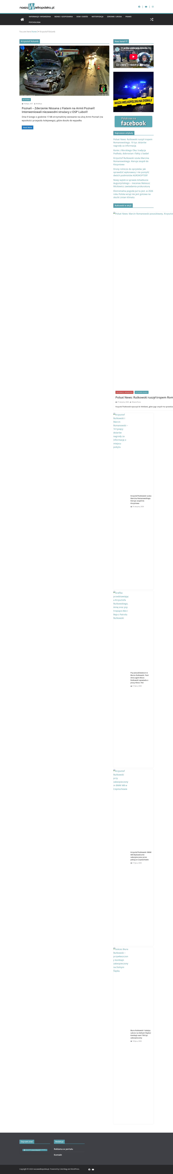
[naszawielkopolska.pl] (22, 19)
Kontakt (58, 1154)
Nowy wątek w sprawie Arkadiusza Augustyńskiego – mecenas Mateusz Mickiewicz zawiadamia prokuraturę (131, 183)
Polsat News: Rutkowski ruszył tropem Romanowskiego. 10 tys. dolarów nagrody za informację (132, 142)
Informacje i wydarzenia (40, 16)
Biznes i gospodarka (63, 16)
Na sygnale (26, 99)
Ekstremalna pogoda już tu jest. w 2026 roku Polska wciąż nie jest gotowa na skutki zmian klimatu (133, 194)
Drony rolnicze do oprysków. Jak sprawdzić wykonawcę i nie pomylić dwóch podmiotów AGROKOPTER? (131, 172)
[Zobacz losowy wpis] (152, 19)
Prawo (128, 16)
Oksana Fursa (136, 402)
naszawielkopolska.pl (41, 1169)
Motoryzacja (97, 16)
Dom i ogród (82, 16)
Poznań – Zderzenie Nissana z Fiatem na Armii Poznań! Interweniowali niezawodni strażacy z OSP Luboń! (58, 110)
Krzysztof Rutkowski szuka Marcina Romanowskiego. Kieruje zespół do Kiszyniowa (131, 161)
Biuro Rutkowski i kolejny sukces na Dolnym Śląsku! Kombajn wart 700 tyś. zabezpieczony (141, 1034)
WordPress (75, 1169)
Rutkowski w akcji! (142, 392)
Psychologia (34, 22)
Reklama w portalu (63, 1149)
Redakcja (39, 104)
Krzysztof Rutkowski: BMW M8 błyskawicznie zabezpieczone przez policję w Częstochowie (141, 856)
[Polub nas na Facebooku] (133, 117)
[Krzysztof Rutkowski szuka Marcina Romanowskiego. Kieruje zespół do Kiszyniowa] (121, 501)
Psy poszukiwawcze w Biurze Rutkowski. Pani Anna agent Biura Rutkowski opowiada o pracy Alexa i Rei (140, 678)
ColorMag (63, 1169)
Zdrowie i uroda (114, 16)
